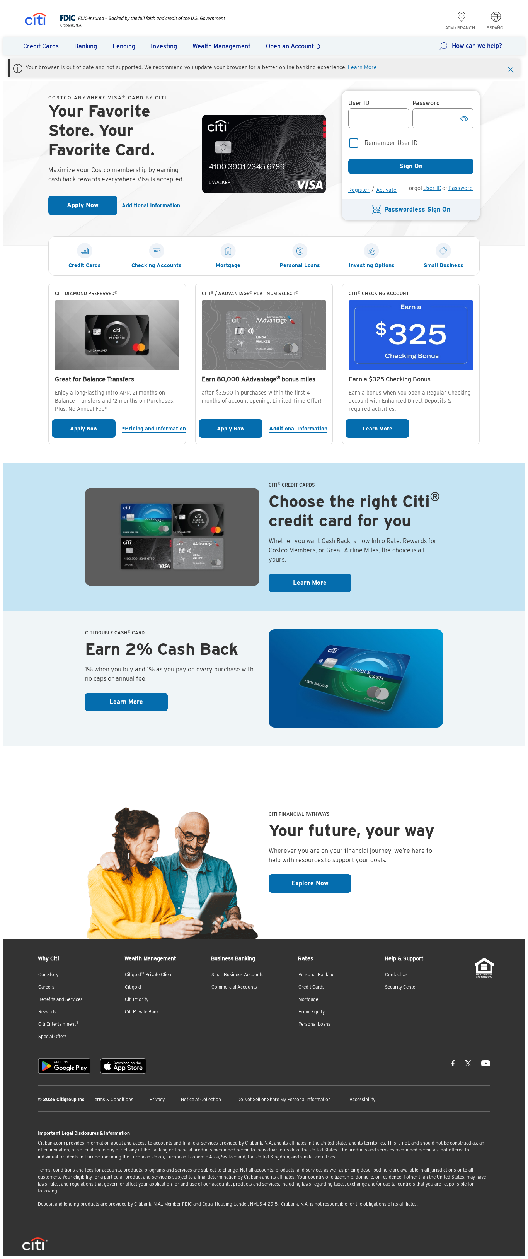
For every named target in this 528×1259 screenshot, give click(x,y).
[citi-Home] (36, 20)
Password (460, 188)
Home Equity (311, 1012)
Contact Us (396, 974)
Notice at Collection (201, 1099)
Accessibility (362, 1099)
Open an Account (290, 46)
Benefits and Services (60, 999)
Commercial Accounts (234, 987)
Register (359, 190)
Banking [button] (85, 46)
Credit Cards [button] (41, 46)
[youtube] (485, 1063)
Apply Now (92, 208)
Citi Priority (136, 999)
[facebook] (453, 1063)
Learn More (362, 67)
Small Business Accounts (237, 974)
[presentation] (135, 25)
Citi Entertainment (58, 1023)
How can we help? (477, 46)
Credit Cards (311, 987)
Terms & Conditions (112, 1099)
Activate (386, 190)
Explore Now (321, 883)
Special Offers (52, 1036)
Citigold (133, 987)
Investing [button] (164, 46)
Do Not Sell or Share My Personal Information (284, 1099)
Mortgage (308, 999)
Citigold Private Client (149, 974)
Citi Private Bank (142, 1012)
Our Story (48, 974)
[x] (468, 1063)
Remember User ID (391, 143)
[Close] (510, 69)
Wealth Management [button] (221, 46)
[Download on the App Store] (123, 1066)
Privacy (157, 1099)
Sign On (410, 166)
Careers (46, 987)
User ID (432, 188)
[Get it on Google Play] (64, 1066)
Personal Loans (314, 1024)
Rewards (47, 1012)
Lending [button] (123, 46)
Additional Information (151, 205)
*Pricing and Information (152, 428)
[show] (464, 118)
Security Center (401, 987)
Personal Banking (316, 974)
